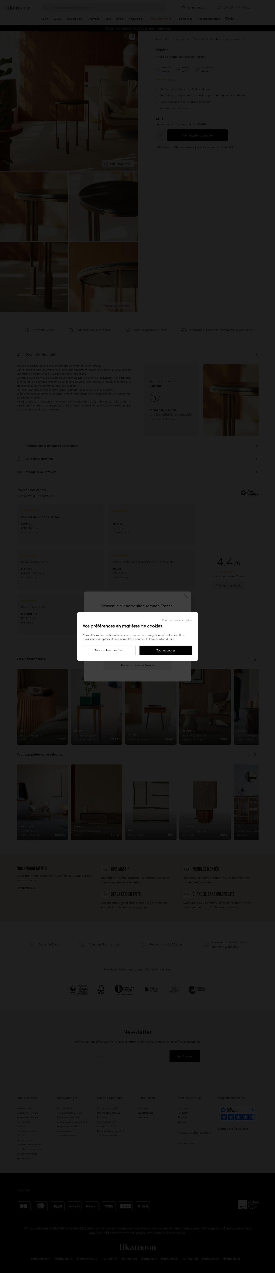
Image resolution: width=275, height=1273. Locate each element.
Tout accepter (165, 650)
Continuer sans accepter (176, 620)
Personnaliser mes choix (109, 650)
